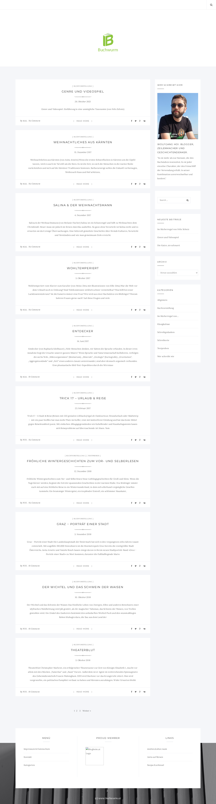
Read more (83, 121)
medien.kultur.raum (157, 749)
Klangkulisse (163, 324)
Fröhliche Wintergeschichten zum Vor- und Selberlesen (83, 461)
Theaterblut (83, 650)
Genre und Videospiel (83, 91)
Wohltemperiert (83, 268)
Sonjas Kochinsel (155, 765)
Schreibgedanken (166, 332)
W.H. (25, 121)
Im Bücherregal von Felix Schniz (173, 229)
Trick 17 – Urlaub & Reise (83, 398)
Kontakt (28, 757)
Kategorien (29, 765)
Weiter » (87, 710)
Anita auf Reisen (155, 757)
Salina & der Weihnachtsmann (82, 205)
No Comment (34, 121)
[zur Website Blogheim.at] (95, 756)
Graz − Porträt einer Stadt (83, 524)
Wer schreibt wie (165, 356)
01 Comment (34, 377)
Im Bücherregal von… (168, 316)
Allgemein (162, 300)
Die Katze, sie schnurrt (168, 245)
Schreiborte (163, 340)
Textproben (93, 456)
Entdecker (82, 331)
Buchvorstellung (83, 86)
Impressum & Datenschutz (37, 749)
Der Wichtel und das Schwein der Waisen (82, 587)
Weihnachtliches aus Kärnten (82, 142)
